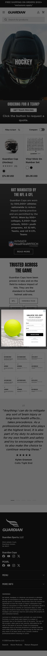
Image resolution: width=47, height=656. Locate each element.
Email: (27, 328)
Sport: (27, 323)
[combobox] (34, 325)
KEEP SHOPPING (34, 341)
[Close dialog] (44, 311)
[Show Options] (42, 325)
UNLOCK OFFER (34, 334)
